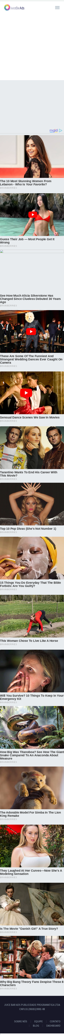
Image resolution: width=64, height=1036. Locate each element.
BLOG (36, 1026)
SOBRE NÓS (20, 1021)
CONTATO (55, 1021)
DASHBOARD (53, 1026)
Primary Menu (57, 7)
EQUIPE (38, 1021)
